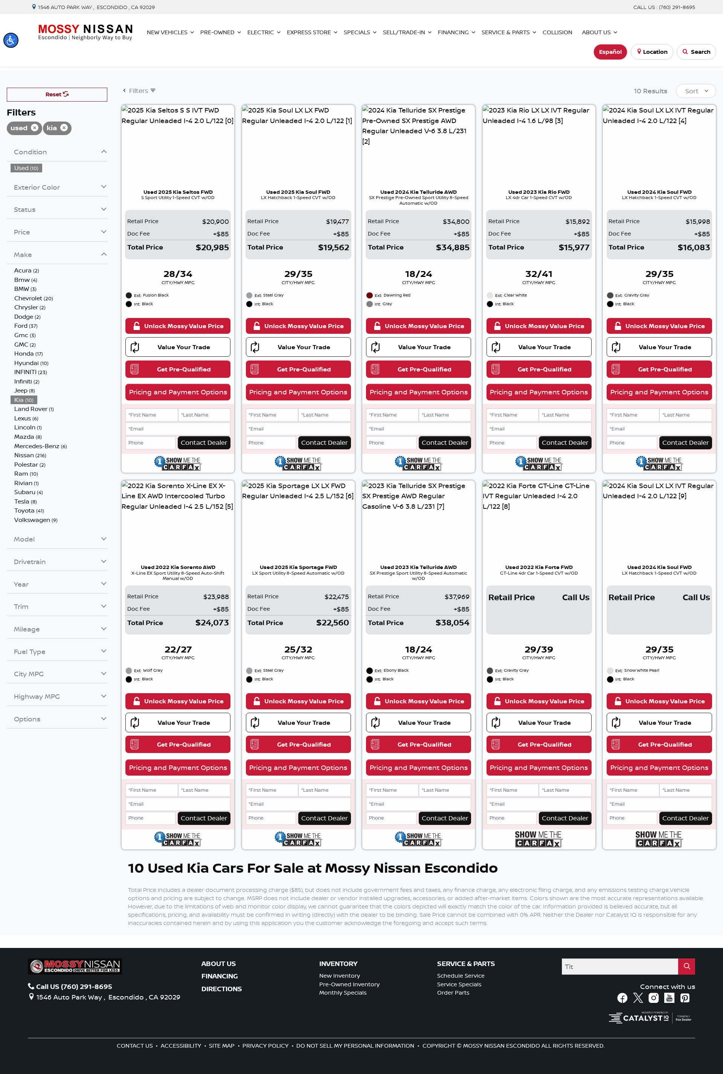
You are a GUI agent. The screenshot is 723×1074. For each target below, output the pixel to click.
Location (655, 52)
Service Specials (459, 984)
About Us (218, 964)
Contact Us (135, 1046)
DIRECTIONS (221, 989)
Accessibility (182, 1046)
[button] (10, 40)
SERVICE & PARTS (466, 964)
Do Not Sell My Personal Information (356, 1046)
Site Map (222, 1046)
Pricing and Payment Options (178, 392)
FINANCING (219, 976)
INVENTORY (338, 964)
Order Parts (453, 992)
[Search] (687, 966)
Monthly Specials (343, 992)
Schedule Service (461, 976)
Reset (54, 94)
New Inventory (339, 976)
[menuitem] (59, 168)
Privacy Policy (266, 1046)
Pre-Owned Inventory (349, 984)
